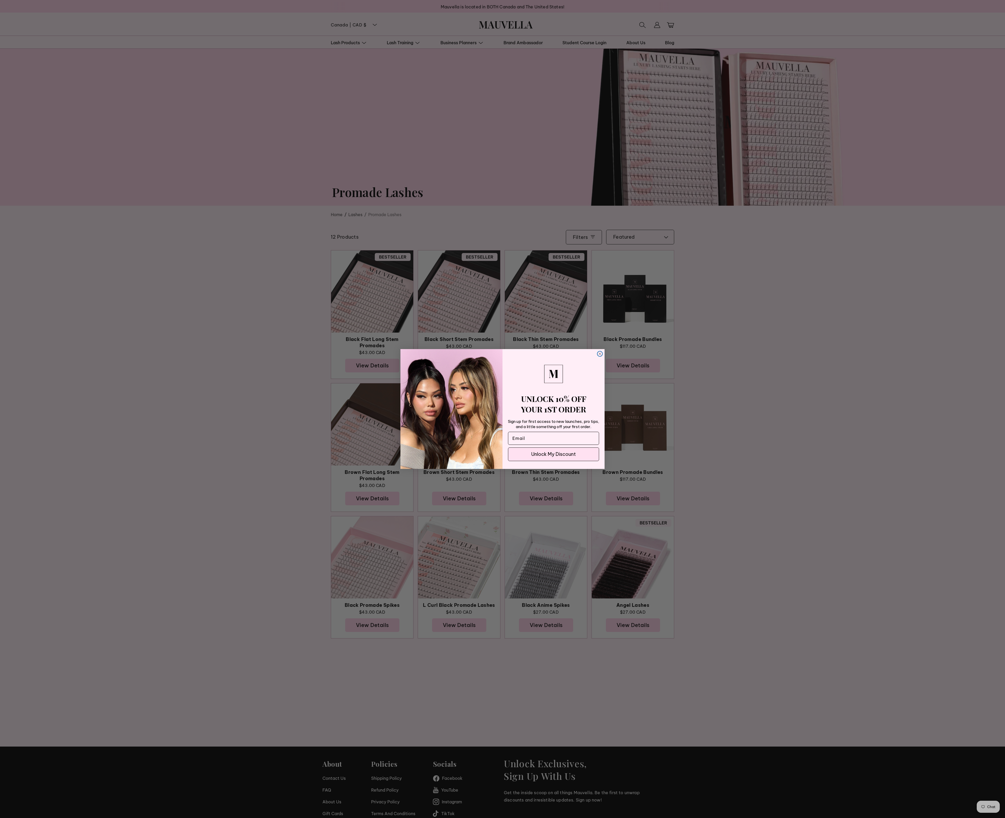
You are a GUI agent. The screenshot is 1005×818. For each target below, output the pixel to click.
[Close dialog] (599, 353)
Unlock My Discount (553, 454)
